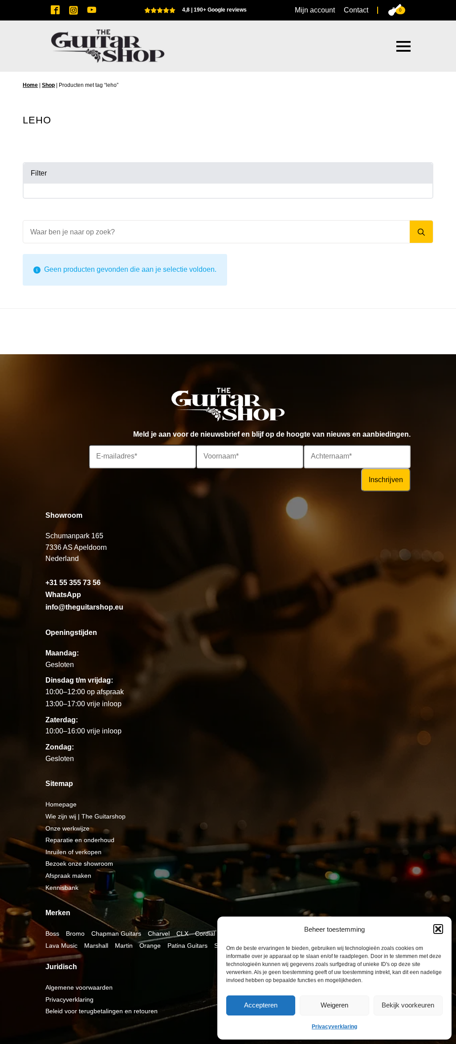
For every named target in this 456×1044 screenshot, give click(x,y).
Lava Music (61, 945)
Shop (48, 85)
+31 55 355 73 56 (73, 582)
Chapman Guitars (116, 933)
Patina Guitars (187, 945)
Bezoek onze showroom (79, 863)
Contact (356, 10)
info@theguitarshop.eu (84, 607)
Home (30, 85)
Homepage (61, 804)
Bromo (75, 933)
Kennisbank (61, 887)
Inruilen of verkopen (73, 852)
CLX (182, 933)
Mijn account (315, 10)
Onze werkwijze (67, 828)
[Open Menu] (403, 46)
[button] (438, 929)
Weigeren (334, 1005)
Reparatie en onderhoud (79, 839)
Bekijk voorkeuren (408, 1005)
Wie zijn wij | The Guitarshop (85, 816)
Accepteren (260, 1005)
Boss (52, 933)
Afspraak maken (68, 875)
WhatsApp (63, 594)
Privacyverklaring (334, 1027)
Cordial (205, 933)
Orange (150, 945)
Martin (124, 945)
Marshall (96, 945)
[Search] (421, 232)
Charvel (159, 933)
